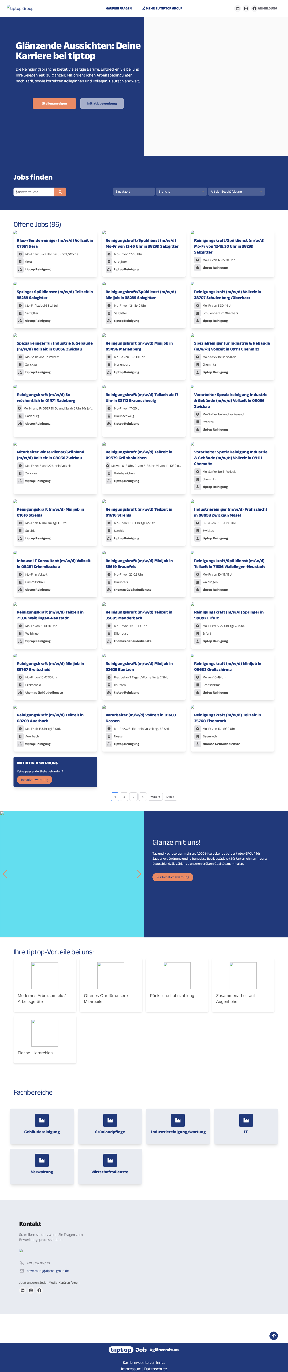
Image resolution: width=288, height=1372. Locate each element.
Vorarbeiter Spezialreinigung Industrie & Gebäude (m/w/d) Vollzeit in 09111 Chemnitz (231, 458)
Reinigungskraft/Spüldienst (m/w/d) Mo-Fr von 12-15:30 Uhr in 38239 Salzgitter (229, 246)
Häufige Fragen (119, 8)
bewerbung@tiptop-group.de (48, 1271)
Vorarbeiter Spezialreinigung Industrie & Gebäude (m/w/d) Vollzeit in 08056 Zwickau (231, 400)
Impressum (131, 1368)
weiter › (155, 796)
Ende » (170, 796)
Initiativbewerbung (102, 103)
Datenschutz (155, 1368)
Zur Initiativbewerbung (173, 877)
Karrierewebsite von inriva (144, 1362)
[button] (5, 874)
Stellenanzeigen (54, 103)
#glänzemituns (164, 1349)
